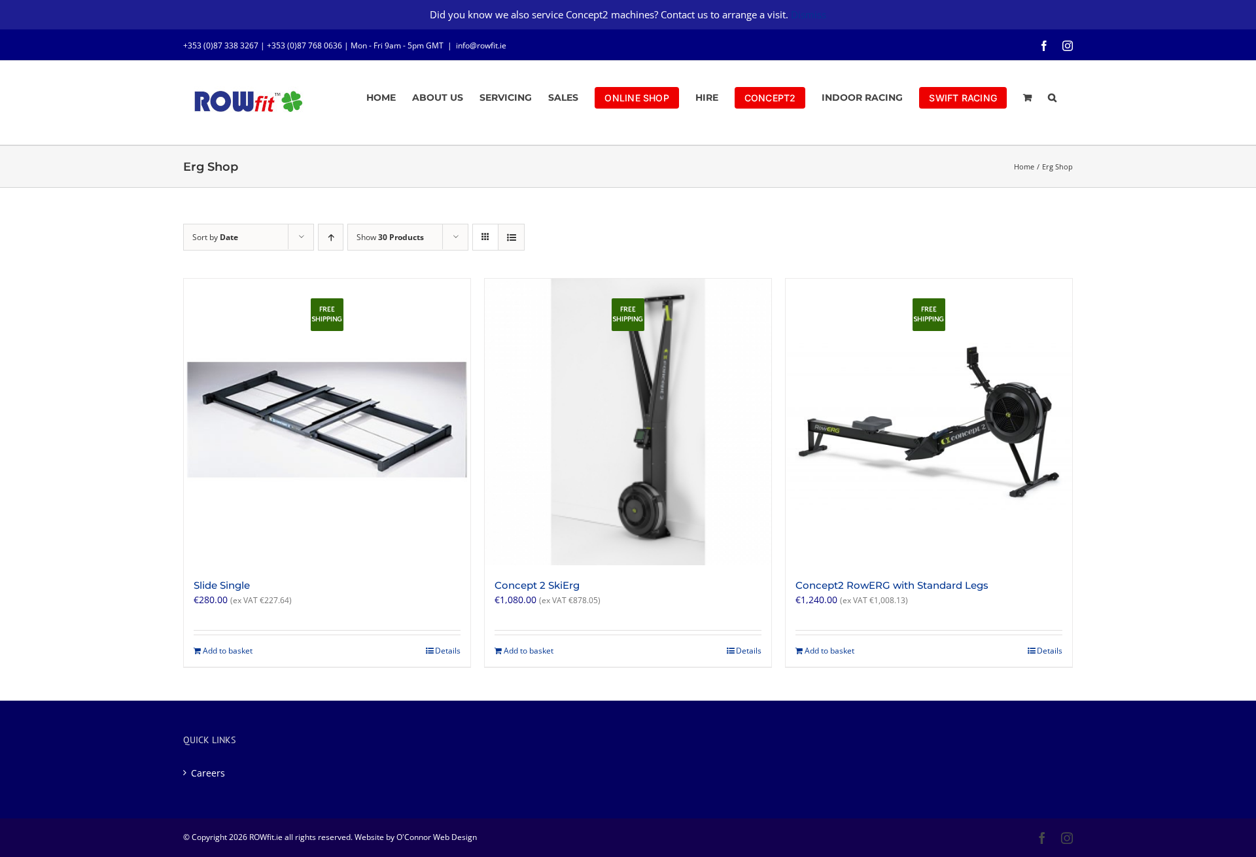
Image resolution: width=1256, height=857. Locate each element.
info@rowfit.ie (481, 45)
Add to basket (228, 650)
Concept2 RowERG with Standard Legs (891, 585)
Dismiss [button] (808, 14)
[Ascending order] (330, 237)
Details (448, 650)
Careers (208, 773)
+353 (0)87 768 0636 (304, 45)
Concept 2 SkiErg (537, 585)
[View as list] (511, 237)
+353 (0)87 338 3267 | (225, 45)
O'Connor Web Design (436, 837)
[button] (1052, 97)
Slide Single (222, 585)
